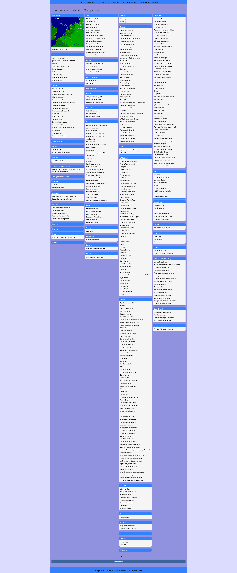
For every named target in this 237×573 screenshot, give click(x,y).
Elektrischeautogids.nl (93, 19)
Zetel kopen (90, 156)
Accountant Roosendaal (162, 267)
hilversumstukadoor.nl (59, 49)
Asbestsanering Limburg (94, 178)
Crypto (156, 224)
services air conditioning (128, 433)
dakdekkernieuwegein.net (60, 219)
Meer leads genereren (127, 83)
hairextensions (125, 189)
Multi (121, 367)
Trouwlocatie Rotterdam (162, 60)
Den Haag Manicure (160, 35)
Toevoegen (90, 2)
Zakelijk (123, 27)
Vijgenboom (124, 278)
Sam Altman (90, 83)
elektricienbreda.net (92, 240)
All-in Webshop (125, 52)
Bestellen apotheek (126, 264)
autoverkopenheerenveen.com (96, 55)
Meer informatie (159, 110)
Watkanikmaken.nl (126, 508)
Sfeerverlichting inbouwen (94, 35)
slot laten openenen (58, 185)
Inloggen (155, 2)
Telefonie (123, 15)
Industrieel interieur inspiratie (129, 325)
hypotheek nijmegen (126, 355)
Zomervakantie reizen (59, 122)
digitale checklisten (92, 197)
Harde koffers (124, 258)
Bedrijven (55, 204)
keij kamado (124, 286)
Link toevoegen (118, 556)
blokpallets (123, 61)
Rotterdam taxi (57, 72)
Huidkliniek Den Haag (161, 74)
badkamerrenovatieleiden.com (96, 183)
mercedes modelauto (93, 30)
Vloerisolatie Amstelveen (128, 419)
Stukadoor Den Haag (161, 152)
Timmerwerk (124, 358)
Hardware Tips (159, 205)
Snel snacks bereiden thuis (163, 216)
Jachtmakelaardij (159, 107)
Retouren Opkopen (126, 72)
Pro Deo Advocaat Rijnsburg (163, 329)
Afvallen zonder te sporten (162, 63)
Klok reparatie (90, 142)
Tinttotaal (89, 158)
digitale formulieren (126, 30)
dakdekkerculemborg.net (162, 160)
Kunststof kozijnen (126, 127)
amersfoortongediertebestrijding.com (132, 455)
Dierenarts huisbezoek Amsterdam (63, 237)
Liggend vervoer (57, 69)
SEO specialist (125, 91)
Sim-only (123, 19)
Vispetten (157, 174)
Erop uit (89, 107)
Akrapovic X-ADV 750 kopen (129, 217)
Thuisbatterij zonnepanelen (129, 405)
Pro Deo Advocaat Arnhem (163, 149)
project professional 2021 (128, 526)
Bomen (54, 63)
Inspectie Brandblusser (127, 105)
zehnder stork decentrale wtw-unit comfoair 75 (135, 275)
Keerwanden (124, 517)
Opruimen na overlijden (127, 303)
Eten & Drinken (125, 486)
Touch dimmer (125, 230)
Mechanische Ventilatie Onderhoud (131, 113)
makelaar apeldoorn (126, 317)
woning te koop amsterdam (163, 46)
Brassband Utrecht (92, 222)
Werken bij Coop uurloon (162, 33)
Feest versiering (159, 315)
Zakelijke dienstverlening (162, 258)
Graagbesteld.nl (125, 255)
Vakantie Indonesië (58, 105)
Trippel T (123, 545)
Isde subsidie (124, 378)
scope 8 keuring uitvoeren (60, 58)
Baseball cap (158, 194)
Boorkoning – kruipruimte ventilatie (131, 480)
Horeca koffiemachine (127, 36)
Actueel (88, 60)
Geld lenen (123, 152)
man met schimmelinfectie (94, 69)
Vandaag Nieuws (92, 80)
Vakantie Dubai (57, 119)
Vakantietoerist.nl (58, 91)
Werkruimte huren (126, 63)
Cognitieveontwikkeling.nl (162, 312)
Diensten (55, 181)
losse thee (123, 506)
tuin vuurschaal (125, 489)
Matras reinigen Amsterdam (163, 66)
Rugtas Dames (125, 250)
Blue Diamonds (159, 49)
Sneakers (123, 253)
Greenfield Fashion (160, 188)
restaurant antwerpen (127, 500)
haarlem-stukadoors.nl (93, 164)
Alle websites (144, 2)
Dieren (54, 234)
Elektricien (90, 236)
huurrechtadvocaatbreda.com (62, 199)
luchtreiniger (124, 542)
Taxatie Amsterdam (126, 364)
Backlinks (123, 99)
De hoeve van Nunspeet (94, 116)
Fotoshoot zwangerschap (162, 320)
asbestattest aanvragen (127, 408)
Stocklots (123, 69)
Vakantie (55, 85)
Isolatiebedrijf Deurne (127, 439)
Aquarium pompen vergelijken (164, 30)
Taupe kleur (124, 400)
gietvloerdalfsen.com (127, 135)
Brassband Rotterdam (93, 217)
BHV (155, 242)
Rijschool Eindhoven (93, 24)
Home (81, 2)
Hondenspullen (159, 208)
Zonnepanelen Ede (160, 276)
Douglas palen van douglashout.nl (131, 319)
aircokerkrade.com (160, 284)
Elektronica (124, 550)
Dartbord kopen (125, 203)
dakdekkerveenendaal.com (163, 290)
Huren (88, 205)
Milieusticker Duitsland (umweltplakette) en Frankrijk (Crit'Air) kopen (66, 170)
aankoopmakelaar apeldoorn (129, 322)
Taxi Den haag (57, 74)
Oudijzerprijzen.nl (126, 314)
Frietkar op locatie (126, 494)
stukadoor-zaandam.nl (161, 219)
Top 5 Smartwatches (160, 183)
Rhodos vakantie (58, 116)
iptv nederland (158, 99)
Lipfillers (157, 80)
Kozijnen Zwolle (91, 167)
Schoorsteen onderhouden (129, 397)
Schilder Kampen (58, 210)
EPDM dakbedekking (127, 214)
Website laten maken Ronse (129, 119)
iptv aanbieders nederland (162, 105)
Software (123, 522)
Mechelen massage (160, 58)
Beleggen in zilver (160, 27)
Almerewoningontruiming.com (164, 273)
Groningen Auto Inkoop (93, 49)
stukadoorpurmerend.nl (127, 122)
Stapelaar (157, 94)
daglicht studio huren (59, 161)
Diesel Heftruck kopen (127, 138)
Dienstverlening (159, 326)
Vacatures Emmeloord (127, 88)
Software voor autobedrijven (95, 38)
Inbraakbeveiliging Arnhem (163, 281)
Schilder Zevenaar (126, 414)
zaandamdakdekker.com (162, 146)
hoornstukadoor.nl (58, 188)
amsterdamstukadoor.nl (127, 411)
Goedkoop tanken (92, 27)
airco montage (125, 77)
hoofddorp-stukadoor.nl (161, 270)
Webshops (123, 539)
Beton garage (124, 375)
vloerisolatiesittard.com (127, 133)
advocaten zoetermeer (161, 41)
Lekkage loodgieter (126, 425)
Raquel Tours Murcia (59, 136)
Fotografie (55, 157)
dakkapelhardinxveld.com (94, 169)
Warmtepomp (90, 254)
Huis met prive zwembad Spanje (63, 127)
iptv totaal (157, 102)
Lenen (122, 146)
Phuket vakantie (57, 97)
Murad (122, 244)
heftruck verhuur (91, 220)
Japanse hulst (124, 211)
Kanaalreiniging (125, 94)
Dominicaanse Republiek (60, 111)
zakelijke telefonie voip (161, 38)
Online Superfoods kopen (128, 183)
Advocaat (55, 193)
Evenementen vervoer (59, 77)
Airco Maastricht (159, 132)
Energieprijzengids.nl (161, 24)
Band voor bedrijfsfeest (93, 211)
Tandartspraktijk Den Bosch (163, 71)
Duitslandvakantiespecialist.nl (62, 94)
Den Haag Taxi (57, 80)
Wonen (122, 299)
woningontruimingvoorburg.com (164, 141)
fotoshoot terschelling (93, 192)
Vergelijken (158, 202)
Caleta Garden (57, 133)
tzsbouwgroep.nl (125, 347)
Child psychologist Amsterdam (164, 318)
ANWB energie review (161, 214)
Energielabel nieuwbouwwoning (96, 125)
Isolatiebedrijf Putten (160, 292)
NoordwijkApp (158, 135)
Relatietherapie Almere (161, 155)
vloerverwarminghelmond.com (130, 447)
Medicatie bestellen (160, 119)
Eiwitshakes (158, 211)
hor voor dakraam (126, 291)
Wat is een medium (160, 83)
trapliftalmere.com (92, 189)
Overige (89, 122)
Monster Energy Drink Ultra (163, 138)
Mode (156, 171)
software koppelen (126, 33)
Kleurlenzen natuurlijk (127, 194)
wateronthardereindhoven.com (130, 444)
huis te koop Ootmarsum (128, 372)
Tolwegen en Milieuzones (61, 166)
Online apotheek (159, 88)
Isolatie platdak (125, 369)
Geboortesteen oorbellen (162, 177)
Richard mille (124, 242)
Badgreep (123, 167)
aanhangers (90, 150)
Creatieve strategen (126, 74)
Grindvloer (123, 361)
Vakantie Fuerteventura (60, 108)
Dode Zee (55, 114)
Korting (54, 146)
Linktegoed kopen (104, 2)
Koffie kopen (124, 172)
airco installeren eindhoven (129, 353)
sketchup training (125, 97)
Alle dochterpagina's (129, 2)
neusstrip (89, 161)
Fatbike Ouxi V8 (125, 266)
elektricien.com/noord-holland (163, 253)
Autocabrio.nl (90, 22)
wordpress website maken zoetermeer (132, 102)
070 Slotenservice (126, 331)
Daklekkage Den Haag (127, 339)
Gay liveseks (90, 139)
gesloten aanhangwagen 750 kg (96, 153)
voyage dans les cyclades (94, 97)
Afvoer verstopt (125, 389)
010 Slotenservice (126, 328)
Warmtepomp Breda (92, 181)
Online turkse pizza (126, 503)
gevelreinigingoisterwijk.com (95, 172)
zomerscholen (158, 239)
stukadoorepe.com (126, 436)
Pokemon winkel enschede (129, 161)
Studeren (157, 233)
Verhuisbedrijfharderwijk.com (61, 207)
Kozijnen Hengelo (160, 144)
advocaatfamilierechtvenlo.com (164, 124)
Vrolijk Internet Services (135, 571)
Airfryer (122, 306)
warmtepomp (158, 85)
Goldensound (124, 283)
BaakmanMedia (121, 571)
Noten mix (123, 236)
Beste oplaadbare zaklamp (95, 102)
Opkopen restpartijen (127, 41)
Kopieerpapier (125, 181)
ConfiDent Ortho (91, 131)
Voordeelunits (158, 116)
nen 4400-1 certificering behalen (96, 200)
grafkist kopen (124, 178)
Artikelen (116, 2)
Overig (88, 228)
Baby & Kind (158, 309)
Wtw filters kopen (125, 272)
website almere (159, 52)
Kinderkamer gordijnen (127, 233)
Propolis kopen (125, 175)
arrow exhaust (124, 225)
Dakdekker (123, 392)
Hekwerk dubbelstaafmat (128, 422)
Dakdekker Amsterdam (127, 342)
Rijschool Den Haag (93, 33)
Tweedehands (57, 141)
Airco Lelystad (158, 287)
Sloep (156, 91)
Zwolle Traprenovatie (161, 130)
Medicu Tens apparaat (127, 164)
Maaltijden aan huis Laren (128, 497)
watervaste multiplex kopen (129, 350)
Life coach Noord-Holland (162, 77)
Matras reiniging (125, 383)
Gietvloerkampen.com (59, 213)
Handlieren (157, 55)
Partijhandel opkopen (127, 44)
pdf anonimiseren (92, 128)
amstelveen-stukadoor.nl (94, 72)
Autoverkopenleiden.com (94, 46)
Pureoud (123, 294)
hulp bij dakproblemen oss (128, 428)
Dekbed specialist (126, 169)
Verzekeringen (91, 88)
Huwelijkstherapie (160, 69)
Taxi (53, 55)
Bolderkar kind (91, 114)
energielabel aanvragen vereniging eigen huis (135, 450)
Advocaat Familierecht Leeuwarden (64, 196)
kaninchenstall (91, 147)
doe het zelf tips (91, 66)
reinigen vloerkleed (126, 344)
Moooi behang (125, 336)
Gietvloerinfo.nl (125, 311)
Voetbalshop (56, 149)
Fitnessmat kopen (160, 22)
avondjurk (89, 231)
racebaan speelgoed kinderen (96, 248)
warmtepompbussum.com (94, 257)
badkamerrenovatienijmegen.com (131, 461)
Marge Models (125, 197)
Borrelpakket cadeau (127, 228)
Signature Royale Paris (127, 200)
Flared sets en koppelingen (129, 55)
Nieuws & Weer (91, 77)
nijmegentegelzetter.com (94, 186)
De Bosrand (56, 130)
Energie (156, 247)
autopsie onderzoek (92, 194)
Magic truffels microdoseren (129, 208)
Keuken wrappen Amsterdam (129, 380)
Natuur (122, 514)
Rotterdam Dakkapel (127, 130)
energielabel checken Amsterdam (165, 301)
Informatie (157, 15)
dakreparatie (124, 394)
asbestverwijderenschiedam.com (131, 458)
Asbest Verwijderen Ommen (163, 295)
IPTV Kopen (124, 289)
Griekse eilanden (58, 125)
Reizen (88, 93)
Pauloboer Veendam (161, 44)
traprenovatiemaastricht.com (61, 216)
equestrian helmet (160, 180)
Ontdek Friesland (91, 111)
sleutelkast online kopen (128, 492)
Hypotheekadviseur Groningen (130, 150)
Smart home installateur (128, 403)
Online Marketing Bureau (94, 63)
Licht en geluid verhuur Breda (96, 144)
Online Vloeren (125, 280)
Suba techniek (125, 86)
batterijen (123, 269)
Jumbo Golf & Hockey (127, 219)
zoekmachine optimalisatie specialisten (167, 265)
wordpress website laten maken (130, 58)
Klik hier (123, 111)
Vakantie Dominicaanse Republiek (63, 102)
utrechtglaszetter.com (127, 141)
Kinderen (89, 245)
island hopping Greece (93, 99)
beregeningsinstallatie (127, 186)
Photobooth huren (92, 209)
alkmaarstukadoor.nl (160, 121)
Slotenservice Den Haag (128, 333)
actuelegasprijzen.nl (160, 250)
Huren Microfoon (91, 214)
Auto (87, 15)
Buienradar (56, 15)
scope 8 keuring (125, 47)
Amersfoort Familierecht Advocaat (165, 278)
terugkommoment (92, 44)
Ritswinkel (157, 185)
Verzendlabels (125, 80)
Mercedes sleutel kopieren (95, 133)
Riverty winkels (159, 19)
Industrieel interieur (126, 308)
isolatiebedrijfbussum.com (128, 441)
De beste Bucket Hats (161, 196)
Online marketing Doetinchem (130, 38)
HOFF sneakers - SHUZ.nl (162, 191)
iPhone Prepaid (57, 89)
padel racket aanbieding (128, 222)
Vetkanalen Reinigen (127, 116)
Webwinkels (124, 158)
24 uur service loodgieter (128, 386)
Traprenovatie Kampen (93, 175)
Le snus (122, 247)
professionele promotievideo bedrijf (63, 61)
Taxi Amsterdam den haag (61, 66)
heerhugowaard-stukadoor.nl (61, 152)
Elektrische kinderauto (127, 192)
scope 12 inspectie (126, 50)
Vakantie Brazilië (58, 100)
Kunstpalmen (124, 239)
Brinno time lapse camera (128, 66)
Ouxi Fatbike (124, 261)
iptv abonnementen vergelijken (164, 96)
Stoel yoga (157, 236)
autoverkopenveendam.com (95, 52)
